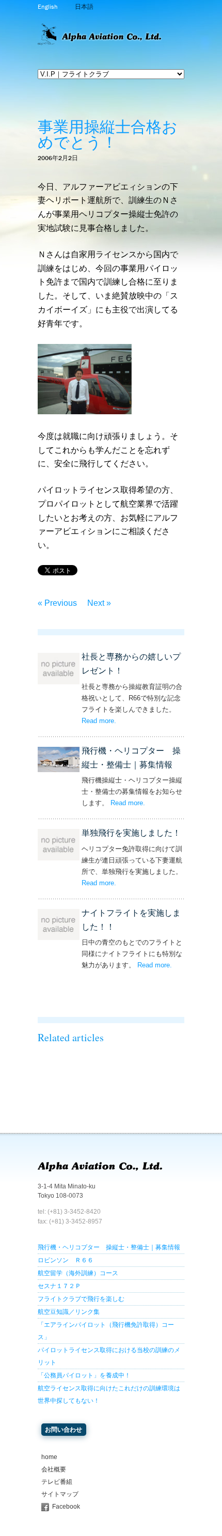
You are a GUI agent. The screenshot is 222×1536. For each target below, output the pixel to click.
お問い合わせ (63, 1429)
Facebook (66, 1506)
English (47, 6)
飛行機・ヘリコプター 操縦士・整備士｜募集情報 (109, 1247)
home (49, 1457)
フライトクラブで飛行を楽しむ (81, 1299)
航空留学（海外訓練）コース (78, 1273)
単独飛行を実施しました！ (131, 832)
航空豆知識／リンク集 (69, 1311)
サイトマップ (59, 1494)
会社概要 (53, 1469)
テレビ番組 (56, 1481)
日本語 (84, 6)
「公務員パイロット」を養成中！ (84, 1375)
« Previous (57, 603)
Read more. (99, 721)
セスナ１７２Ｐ (59, 1286)
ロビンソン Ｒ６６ (65, 1260)
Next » (99, 603)
